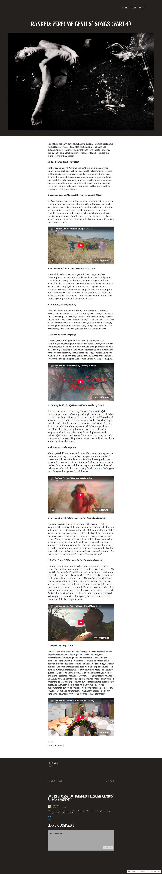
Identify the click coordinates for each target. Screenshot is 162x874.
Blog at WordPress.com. (81, 867)
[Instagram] (153, 7)
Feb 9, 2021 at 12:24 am (59, 807)
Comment (108, 847)
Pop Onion (12, 7)
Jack (50, 766)
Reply (49, 819)
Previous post (55, 781)
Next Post (109, 781)
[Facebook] (148, 7)
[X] (151, 7)
